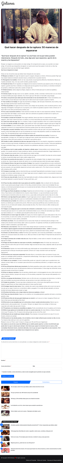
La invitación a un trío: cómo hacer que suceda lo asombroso (27, 405)
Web (34, 366)
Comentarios (45, 382)
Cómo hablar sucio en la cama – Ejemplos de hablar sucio (26, 411)
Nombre (3, 360)
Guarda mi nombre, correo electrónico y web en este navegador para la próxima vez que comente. (26, 371)
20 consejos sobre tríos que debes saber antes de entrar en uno (27, 386)
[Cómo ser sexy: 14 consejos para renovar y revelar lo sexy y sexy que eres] (5, 438)
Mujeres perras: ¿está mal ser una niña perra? (23, 442)
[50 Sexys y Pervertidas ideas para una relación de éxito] (5, 401)
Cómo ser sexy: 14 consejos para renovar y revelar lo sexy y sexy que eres (30, 436)
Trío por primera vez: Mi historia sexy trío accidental (24, 392)
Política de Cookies (41, 460)
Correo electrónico (6, 366)
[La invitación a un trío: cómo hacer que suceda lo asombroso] (5, 407)
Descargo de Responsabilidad (54, 460)
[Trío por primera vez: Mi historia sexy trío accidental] (5, 394)
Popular (16, 382)
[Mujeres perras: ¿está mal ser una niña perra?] (5, 444)
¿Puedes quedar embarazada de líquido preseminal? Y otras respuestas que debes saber (34, 425)
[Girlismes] (8, 3)
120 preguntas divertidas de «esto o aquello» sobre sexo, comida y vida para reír (32, 431)
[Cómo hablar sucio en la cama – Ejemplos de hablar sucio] (5, 413)
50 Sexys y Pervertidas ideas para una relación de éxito (25, 398)
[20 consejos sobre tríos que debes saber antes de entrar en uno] (5, 388)
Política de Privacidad (31, 460)
